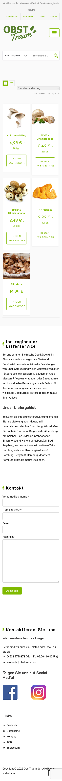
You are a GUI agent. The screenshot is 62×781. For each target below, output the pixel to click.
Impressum (13, 747)
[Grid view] (5, 83)
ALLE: (57, 93)
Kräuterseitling (16, 135)
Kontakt (53, 16)
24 (51, 93)
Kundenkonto (12, 16)
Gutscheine (13, 731)
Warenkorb (28, 16)
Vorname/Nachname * (15, 496)
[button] (16, 160)
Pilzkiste (16, 284)
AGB (9, 742)
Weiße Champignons (45, 137)
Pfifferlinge (45, 209)
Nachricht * (9, 536)
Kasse (41, 16)
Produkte (12, 725)
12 (47, 93)
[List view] (12, 83)
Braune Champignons (16, 211)
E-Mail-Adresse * (11, 510)
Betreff (6, 523)
